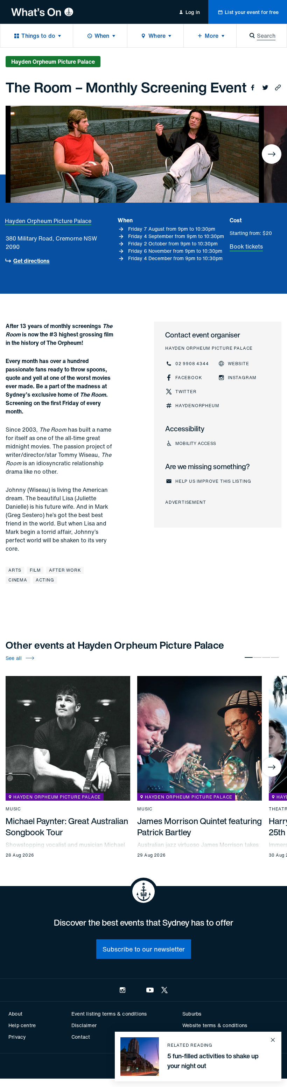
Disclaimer (84, 1025)
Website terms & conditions (214, 1025)
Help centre (22, 1025)
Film (35, 570)
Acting (45, 580)
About (15, 1013)
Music (13, 809)
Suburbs (191, 1013)
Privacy (17, 1036)
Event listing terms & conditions (109, 1013)
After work (65, 570)
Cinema (17, 580)
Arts (14, 570)
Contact (80, 1036)
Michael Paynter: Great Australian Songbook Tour (67, 826)
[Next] (271, 154)
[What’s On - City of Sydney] (42, 12)
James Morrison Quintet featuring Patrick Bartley (199, 826)
